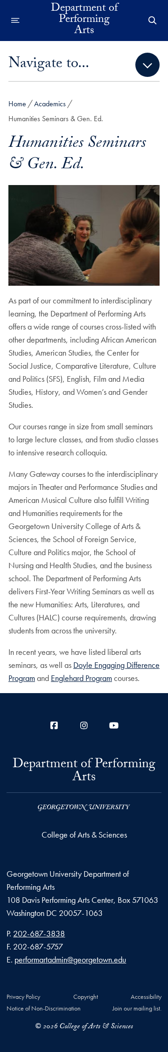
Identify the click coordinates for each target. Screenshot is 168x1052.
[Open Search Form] (152, 20)
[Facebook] (54, 725)
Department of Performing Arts (84, 20)
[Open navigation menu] (15, 20)
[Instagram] (84, 725)
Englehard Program (81, 678)
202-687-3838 (39, 933)
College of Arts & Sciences (84, 834)
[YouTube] (113, 725)
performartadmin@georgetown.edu (70, 959)
